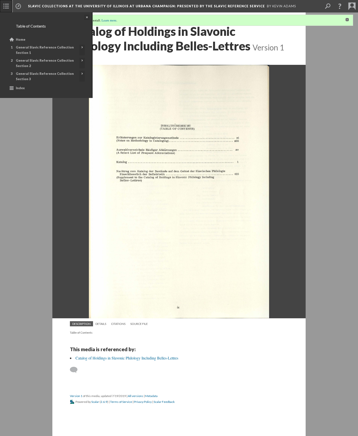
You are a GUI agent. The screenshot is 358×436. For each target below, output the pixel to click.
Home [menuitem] (20, 39)
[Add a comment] (76, 370)
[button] (340, 6)
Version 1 (76, 396)
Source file (139, 324)
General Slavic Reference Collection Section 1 (45, 50)
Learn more (109, 20)
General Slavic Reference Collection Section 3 (45, 76)
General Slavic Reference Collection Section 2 (45, 63)
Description (81, 324)
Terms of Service (121, 402)
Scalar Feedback (164, 402)
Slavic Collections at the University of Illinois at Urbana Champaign (146, 6)
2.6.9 (104, 402)
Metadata (151, 396)
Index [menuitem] (20, 88)
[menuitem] (6, 6)
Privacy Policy (143, 402)
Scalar (95, 402)
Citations (118, 324)
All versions (135, 396)
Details (100, 324)
